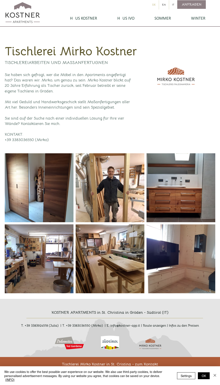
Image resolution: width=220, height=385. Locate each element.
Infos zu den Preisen (184, 325)
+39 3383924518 (36, 325)
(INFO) (10, 379)
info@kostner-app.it (125, 325)
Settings (186, 376)
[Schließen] (214, 376)
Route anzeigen (154, 325)
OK (204, 376)
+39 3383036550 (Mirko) (27, 139)
